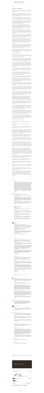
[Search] (31, 2)
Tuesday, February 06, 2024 (21, 342)
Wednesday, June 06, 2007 (20, 181)
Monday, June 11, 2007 (19, 256)
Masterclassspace (16, 342)
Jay (14, 275)
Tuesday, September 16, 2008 (20, 323)
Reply (15, 204)
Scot (14, 222)
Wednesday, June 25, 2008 (19, 312)
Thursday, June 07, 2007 (18, 222)
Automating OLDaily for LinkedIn (19, 385)
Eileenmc (15, 312)
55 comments (17, 365)
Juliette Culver (16, 193)
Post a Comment (15, 386)
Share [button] (12, 177)
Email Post (15, 177)
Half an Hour (19, 2)
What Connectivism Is (19, 364)
